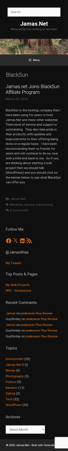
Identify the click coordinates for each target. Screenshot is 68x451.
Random (12, 388)
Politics (11, 382)
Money (10, 370)
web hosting (44, 204)
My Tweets (13, 263)
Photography (15, 376)
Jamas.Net (34, 23)
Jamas (10, 313)
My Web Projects (18, 285)
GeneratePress (53, 445)
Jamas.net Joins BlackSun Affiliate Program (33, 89)
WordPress (14, 405)
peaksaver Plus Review (37, 313)
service (29, 204)
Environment (14, 359)
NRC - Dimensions (18, 290)
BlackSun (16, 204)
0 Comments (19, 210)
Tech (9, 399)
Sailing (10, 393)
